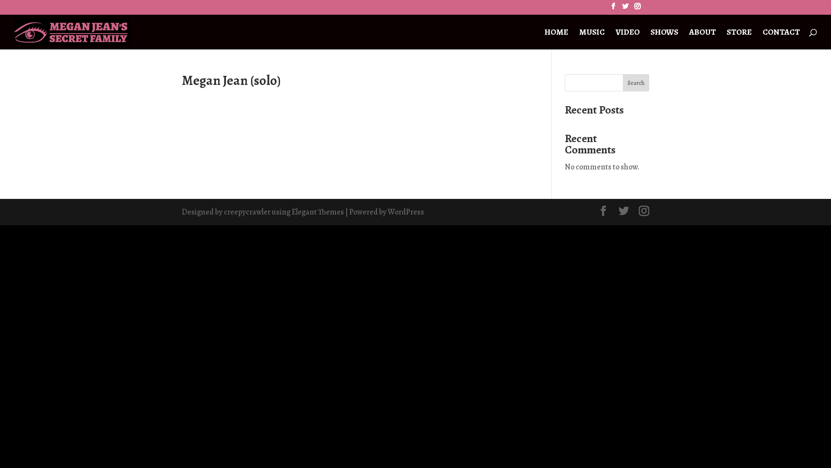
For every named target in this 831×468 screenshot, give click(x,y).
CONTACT (781, 33)
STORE (739, 33)
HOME (556, 33)
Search (636, 83)
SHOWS (664, 33)
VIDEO (627, 33)
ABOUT (702, 33)
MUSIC (592, 33)
